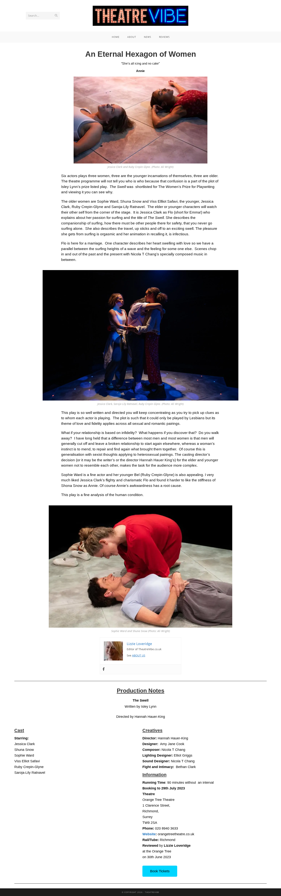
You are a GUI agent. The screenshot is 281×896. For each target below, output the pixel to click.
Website (149, 834)
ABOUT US (138, 655)
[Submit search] (56, 15)
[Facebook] (103, 669)
